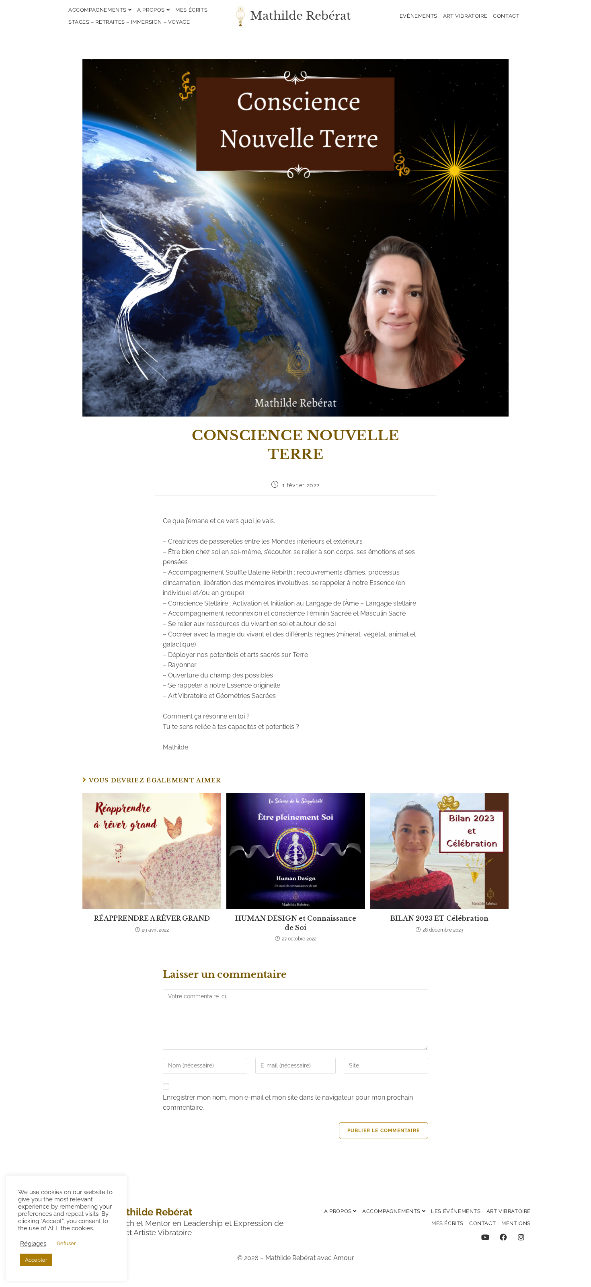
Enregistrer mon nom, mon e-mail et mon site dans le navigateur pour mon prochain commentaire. (288, 1103)
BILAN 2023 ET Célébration (439, 918)
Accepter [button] (36, 1260)
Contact (506, 16)
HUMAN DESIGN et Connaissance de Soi (295, 922)
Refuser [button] (66, 1243)
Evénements (418, 16)
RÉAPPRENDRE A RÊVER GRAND (152, 918)
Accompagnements (98, 10)
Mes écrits (191, 10)
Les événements (455, 1211)
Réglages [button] (33, 1243)
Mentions (516, 1223)
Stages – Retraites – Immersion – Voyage (129, 22)
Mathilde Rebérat (300, 16)
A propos (151, 10)
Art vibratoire (465, 16)
